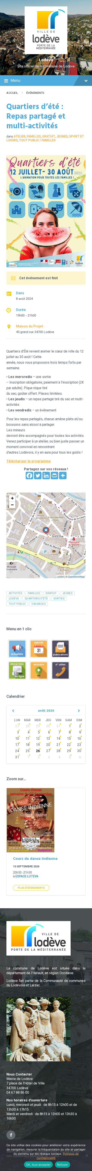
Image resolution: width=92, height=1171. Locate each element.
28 (28, 726)
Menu (15, 80)
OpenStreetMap (76, 576)
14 (58, 738)
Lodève (46, 60)
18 (28, 745)
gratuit (51, 593)
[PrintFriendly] (54, 475)
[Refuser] (87, 1155)
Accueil (12, 92)
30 (48, 726)
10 (17, 738)
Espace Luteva (26, 876)
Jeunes (62, 136)
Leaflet (60, 576)
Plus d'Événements (31, 887)
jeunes (67, 593)
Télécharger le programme (28, 461)
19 (38, 745)
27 (17, 726)
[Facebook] (29, 475)
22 (69, 745)
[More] (63, 475)
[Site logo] (46, 53)
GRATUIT (48, 136)
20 (48, 745)
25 (28, 751)
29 (38, 726)
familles (34, 593)
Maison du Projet (29, 326)
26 (38, 751)
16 (79, 738)
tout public (17, 603)
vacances (38, 603)
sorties (58, 598)
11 (28, 738)
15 (69, 738)
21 (58, 745)
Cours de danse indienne (35, 859)
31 (58, 726)
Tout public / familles (37, 140)
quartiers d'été (36, 598)
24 (17, 751)
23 (79, 745)
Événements (35, 92)
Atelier (19, 136)
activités (15, 593)
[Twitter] (38, 475)
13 (48, 738)
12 (38, 738)
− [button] (12, 505)
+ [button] (12, 498)
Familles (34, 136)
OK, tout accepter (38, 1164)
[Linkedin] (46, 475)
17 (17, 745)
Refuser (62, 1164)
